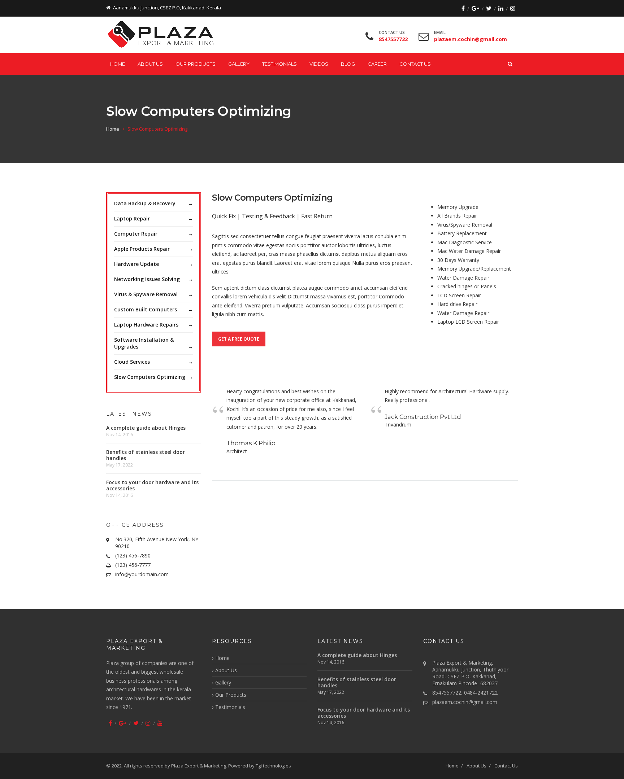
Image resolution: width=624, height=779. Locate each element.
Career (377, 64)
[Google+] (475, 8)
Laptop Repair (132, 218)
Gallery (239, 64)
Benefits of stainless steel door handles (145, 455)
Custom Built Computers (145, 309)
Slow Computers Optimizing (149, 376)
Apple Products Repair (142, 248)
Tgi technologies (273, 765)
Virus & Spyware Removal (146, 294)
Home (117, 64)
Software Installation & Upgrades (144, 343)
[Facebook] (463, 8)
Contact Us (415, 64)
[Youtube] (160, 723)
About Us (150, 64)
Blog (348, 64)
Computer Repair (135, 233)
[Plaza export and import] (162, 35)
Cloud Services (132, 361)
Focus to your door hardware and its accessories (152, 485)
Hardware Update (136, 264)
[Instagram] (513, 8)
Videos (318, 64)
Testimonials (279, 64)
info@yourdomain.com (142, 574)
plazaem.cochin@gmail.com (464, 702)
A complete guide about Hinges (146, 428)
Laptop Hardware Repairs (146, 324)
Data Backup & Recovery (145, 203)
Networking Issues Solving (147, 279)
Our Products (196, 64)
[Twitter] (489, 8)
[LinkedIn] (501, 8)
